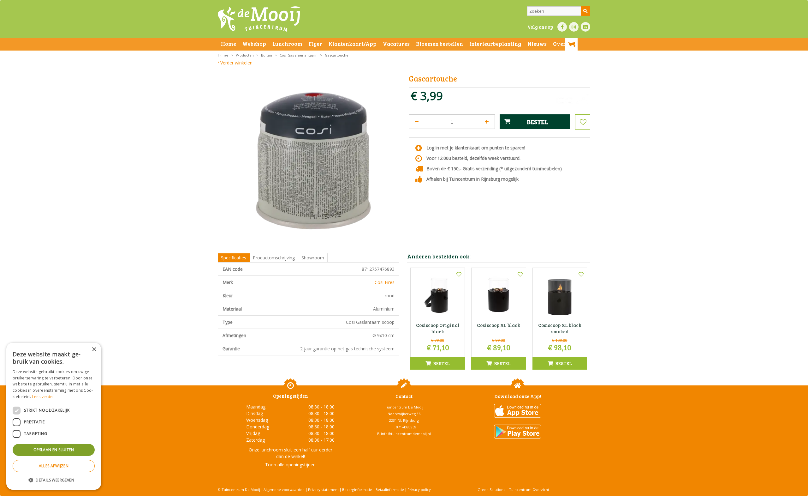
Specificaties (233, 258)
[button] (54, 479)
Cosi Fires (385, 282)
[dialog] (53, 416)
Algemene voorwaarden (284, 489)
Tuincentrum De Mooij (404, 407)
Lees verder (43, 396)
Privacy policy (419, 489)
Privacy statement (323, 489)
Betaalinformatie (390, 489)
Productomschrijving (274, 258)
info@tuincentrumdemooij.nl (406, 433)
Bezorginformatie (357, 489)
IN (574, 27)
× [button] (94, 349)
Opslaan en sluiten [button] (53, 449)
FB (562, 27)
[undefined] (313, 161)
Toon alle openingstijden (290, 465)
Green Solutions (491, 489)
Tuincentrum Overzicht (529, 489)
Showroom (312, 258)
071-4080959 (406, 427)
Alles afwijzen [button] (54, 466)
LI (585, 27)
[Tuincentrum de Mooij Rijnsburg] (259, 19)
